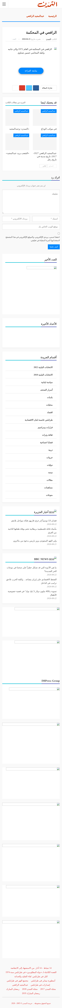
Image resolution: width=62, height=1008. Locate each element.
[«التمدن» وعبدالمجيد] (17, 117)
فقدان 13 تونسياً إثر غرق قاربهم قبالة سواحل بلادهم (34, 520)
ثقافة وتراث (47, 435)
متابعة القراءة (31, 71)
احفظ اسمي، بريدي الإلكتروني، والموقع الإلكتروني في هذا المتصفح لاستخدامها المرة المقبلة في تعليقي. (33, 239)
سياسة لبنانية (47, 382)
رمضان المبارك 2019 (31, 993)
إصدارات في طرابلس (40, 985)
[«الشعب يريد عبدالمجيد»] (17, 142)
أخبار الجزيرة (41, 512)
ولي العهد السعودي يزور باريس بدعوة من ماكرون (35, 541)
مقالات (50, 480)
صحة (50, 472)
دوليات (50, 465)
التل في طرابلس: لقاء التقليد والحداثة (31, 976)
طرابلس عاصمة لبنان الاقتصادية (39, 420)
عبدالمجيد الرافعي (49, 111)
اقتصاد (50, 412)
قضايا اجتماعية (46, 442)
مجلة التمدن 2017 (48, 989)
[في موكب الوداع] (45, 117)
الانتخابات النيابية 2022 (43, 367)
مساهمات (48, 487)
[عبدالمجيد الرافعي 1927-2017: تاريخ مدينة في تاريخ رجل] (45, 142)
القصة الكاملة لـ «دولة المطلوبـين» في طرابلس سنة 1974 (31, 972)
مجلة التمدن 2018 (30, 989)
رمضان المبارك (12, 989)
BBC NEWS (41, 559)
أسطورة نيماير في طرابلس (43, 981)
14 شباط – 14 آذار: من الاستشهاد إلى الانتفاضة (31, 968)
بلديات (50, 397)
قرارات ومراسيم (45, 427)
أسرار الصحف (46, 390)
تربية (50, 450)
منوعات (49, 495)
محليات (49, 405)
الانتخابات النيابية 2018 (43, 375)
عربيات (49, 457)
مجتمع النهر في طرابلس (17, 981)
